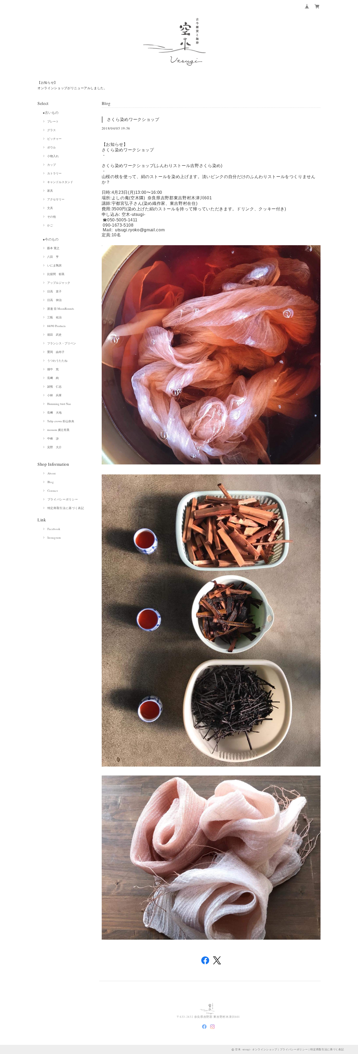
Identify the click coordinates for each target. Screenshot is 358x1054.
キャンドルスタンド (60, 182)
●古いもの (50, 112)
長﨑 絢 (53, 378)
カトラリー (54, 173)
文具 (50, 208)
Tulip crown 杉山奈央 (60, 421)
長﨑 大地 (54, 412)
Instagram (54, 537)
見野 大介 (54, 447)
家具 (50, 190)
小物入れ (53, 156)
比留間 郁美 (55, 274)
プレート (53, 121)
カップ (51, 165)
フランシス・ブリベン (61, 343)
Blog (50, 482)
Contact (52, 491)
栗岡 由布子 (55, 352)
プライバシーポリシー (62, 499)
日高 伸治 (54, 300)
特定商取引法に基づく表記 (65, 508)
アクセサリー (55, 199)
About (51, 473)
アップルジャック (58, 283)
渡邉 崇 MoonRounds (60, 309)
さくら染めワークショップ (133, 119)
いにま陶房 (54, 265)
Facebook (54, 529)
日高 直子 (54, 291)
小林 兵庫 (54, 395)
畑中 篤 (53, 369)
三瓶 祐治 (54, 317)
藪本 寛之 (53, 248)
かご (50, 225)
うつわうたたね (57, 360)
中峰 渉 (53, 438)
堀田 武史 (54, 334)
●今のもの (50, 239)
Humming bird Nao (59, 404)
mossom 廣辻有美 (58, 430)
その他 (51, 216)
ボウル (51, 147)
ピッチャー (54, 139)
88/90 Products (56, 326)
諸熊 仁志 (54, 386)
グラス (51, 130)
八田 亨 (53, 257)
